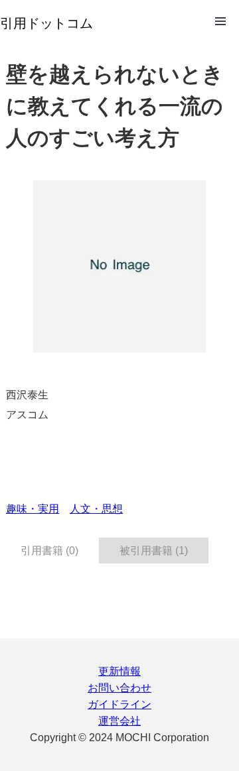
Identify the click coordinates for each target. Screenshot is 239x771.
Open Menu (220, 21)
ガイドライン (119, 704)
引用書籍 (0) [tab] (49, 550)
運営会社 (119, 721)
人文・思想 (96, 508)
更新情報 (119, 671)
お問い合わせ (119, 687)
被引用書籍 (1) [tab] (154, 550)
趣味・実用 (32, 508)
